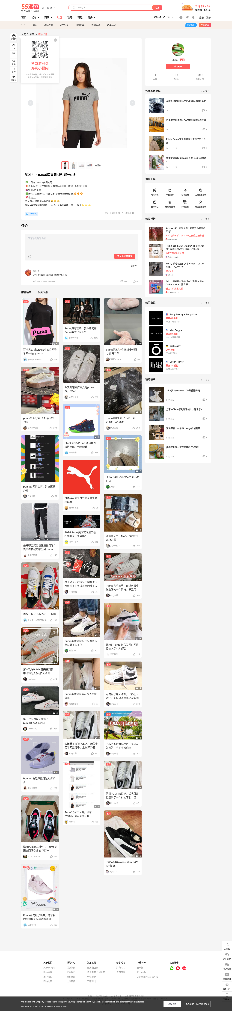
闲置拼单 (80, 25)
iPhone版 (141, 972)
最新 (35, 25)
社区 (23, 25)
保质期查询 (170, 207)
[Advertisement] (178, 489)
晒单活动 (111, 25)
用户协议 (47, 977)
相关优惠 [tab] (43, 292)
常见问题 (71, 967)
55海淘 (30, 8)
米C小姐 (36, 271)
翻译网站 (154, 207)
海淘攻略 (48, 25)
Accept (172, 1004)
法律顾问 (71, 981)
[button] (48, 7)
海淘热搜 (120, 972)
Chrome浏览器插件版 (147, 977)
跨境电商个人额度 (96, 972)
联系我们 (71, 972)
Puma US (33, 214)
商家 (46, 17)
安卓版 (140, 967)
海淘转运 (95, 25)
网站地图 (47, 981)
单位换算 (170, 195)
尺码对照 (154, 195)
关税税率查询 (200, 195)
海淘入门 (120, 967)
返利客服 (71, 977)
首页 (23, 34)
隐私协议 (47, 972)
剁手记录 (64, 25)
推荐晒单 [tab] (26, 292)
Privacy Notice (60, 1006)
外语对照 (185, 207)
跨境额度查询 (200, 207)
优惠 (33, 17)
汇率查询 (185, 195)
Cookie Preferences (197, 1004)
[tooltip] (40, 59)
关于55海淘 (49, 967)
